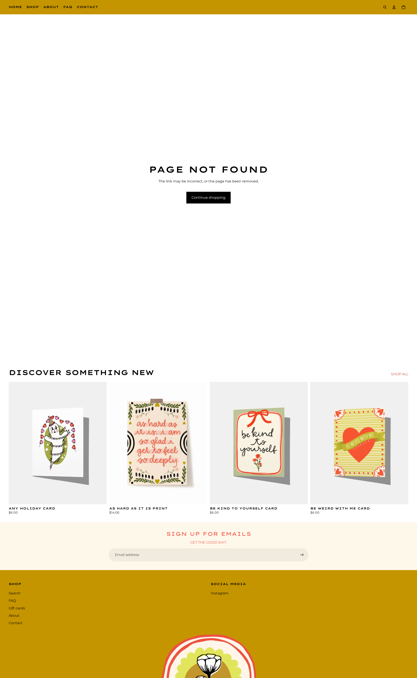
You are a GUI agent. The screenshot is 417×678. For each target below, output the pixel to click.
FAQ (12, 601)
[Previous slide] (216, 443)
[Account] (394, 7)
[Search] (385, 7)
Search (15, 593)
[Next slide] (301, 443)
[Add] (100, 497)
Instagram (219, 593)
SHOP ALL (399, 374)
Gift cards (17, 608)
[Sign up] (301, 554)
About (14, 616)
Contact (16, 623)
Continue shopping (208, 197)
